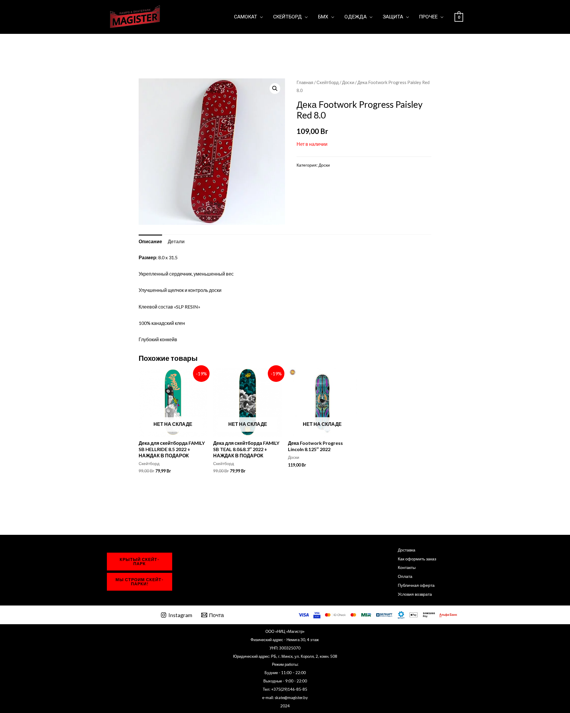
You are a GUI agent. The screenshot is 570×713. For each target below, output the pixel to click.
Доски (348, 82)
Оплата (405, 576)
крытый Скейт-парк (139, 561)
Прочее (428, 17)
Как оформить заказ (417, 558)
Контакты (407, 567)
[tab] (150, 241)
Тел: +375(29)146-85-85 (285, 689)
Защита (393, 17)
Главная (305, 82)
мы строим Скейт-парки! (139, 581)
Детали (176, 241)
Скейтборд (287, 17)
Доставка (406, 549)
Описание (150, 241)
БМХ (323, 17)
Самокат (245, 17)
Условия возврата (415, 594)
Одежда (355, 17)
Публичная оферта (416, 585)
